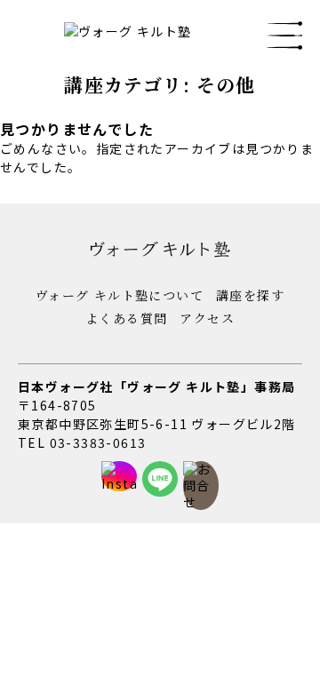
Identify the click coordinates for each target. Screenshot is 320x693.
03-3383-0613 (98, 442)
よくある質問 (126, 318)
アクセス (207, 318)
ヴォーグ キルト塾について (120, 295)
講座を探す (250, 295)
